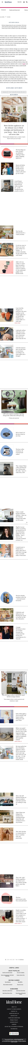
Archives (21, 959)
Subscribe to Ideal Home (7, 990)
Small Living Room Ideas (7, 972)
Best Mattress (8, 982)
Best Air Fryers (20, 984)
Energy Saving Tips (21, 975)
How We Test (14, 1015)
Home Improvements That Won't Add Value (7, 975)
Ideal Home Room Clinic (7, 993)
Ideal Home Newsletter (20, 990)
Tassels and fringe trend (14, 10)
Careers (14, 1024)
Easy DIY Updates (20, 972)
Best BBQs (20, 982)
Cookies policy (14, 1022)
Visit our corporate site (18, 1039)
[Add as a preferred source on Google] (14, 1033)
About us (14, 1006)
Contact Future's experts (14, 1009)
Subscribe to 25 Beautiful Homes (21, 994)
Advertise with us (14, 1013)
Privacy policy (14, 1020)
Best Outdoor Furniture (7, 984)
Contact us (14, 1011)
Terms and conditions (14, 1017)
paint (24, 64)
